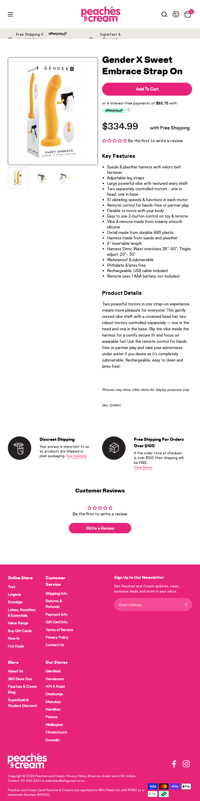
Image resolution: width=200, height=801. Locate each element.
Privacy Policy (76, 776)
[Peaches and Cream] (88, 14)
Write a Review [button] (100, 528)
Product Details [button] (122, 293)
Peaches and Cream (50, 776)
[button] (164, 14)
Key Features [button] (118, 156)
